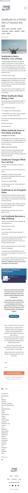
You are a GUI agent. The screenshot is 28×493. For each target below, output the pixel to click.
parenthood (4, 438)
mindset (3, 436)
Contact (16, 476)
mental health (17, 31)
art (2, 398)
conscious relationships (7, 405)
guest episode (5, 414)
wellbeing (8, 33)
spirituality (4, 447)
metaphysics (4, 433)
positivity (22, 31)
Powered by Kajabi (14, 489)
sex (2, 445)
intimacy (3, 425)
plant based (4, 440)
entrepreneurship (5, 409)
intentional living (5, 31)
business (3, 401)
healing (3, 28)
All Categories (5, 396)
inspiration (19, 28)
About (11, 476)
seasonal (3, 33)
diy (2, 407)
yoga (2, 453)
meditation (11, 31)
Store (8, 479)
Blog (20, 479)
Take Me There (14, 316)
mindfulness (4, 434)
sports (3, 449)
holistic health (13, 28)
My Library (14, 479)
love (2, 427)
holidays (7, 28)
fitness (3, 412)
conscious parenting (6, 403)
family (3, 410)
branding (3, 399)
